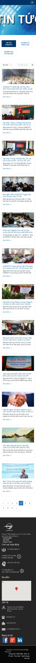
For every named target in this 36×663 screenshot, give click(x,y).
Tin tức (10, 656)
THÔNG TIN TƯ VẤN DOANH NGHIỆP (9, 557)
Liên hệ (26, 658)
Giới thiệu (19, 654)
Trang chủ (12, 654)
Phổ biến (5, 65)
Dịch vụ (26, 654)
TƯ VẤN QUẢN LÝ (13, 549)
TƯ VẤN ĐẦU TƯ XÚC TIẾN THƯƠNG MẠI (10, 571)
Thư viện (17, 656)
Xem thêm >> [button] (7, 97)
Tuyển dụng (25, 656)
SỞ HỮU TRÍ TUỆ (13, 562)
